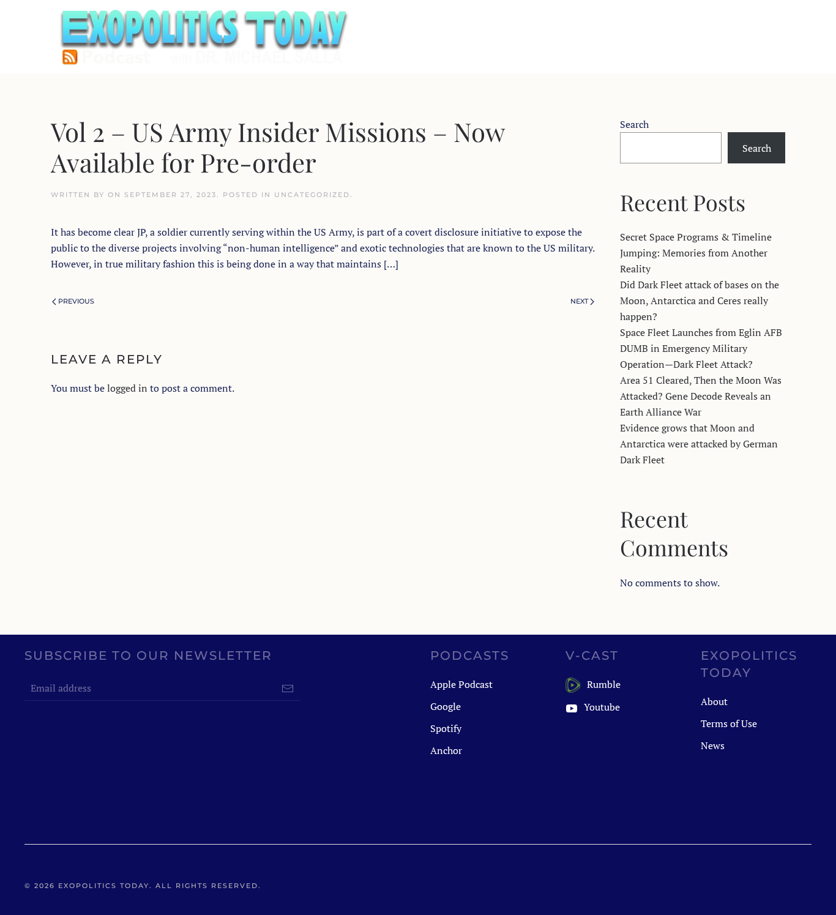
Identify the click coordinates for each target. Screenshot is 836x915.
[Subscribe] (287, 688)
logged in (127, 388)
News (713, 745)
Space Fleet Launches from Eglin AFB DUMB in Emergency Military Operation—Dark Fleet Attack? (701, 348)
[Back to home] (202, 36)
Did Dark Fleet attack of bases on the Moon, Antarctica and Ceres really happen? (699, 300)
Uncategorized (312, 194)
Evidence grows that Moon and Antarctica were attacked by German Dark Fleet (699, 443)
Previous (76, 301)
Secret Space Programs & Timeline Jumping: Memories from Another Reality (696, 252)
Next (579, 301)
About (714, 701)
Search (634, 124)
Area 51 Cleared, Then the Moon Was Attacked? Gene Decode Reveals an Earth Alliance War (701, 396)
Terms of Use (729, 723)
